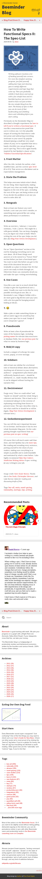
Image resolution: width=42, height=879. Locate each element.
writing (29, 490)
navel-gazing (26, 487)
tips (23, 490)
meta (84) (10, 781)
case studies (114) (13, 772)
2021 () (10, 685)
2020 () (10, 683)
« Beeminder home (10, 3)
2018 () (10, 679)
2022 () (10, 687)
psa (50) (10, 799)
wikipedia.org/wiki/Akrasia (11, 863)
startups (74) (11, 786)
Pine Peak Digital (29, 876)
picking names (9, 336)
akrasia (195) (11, 768)
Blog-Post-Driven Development (13, 20)
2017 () (10, 676)
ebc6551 (39, 871)
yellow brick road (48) (14, 803)
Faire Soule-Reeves (21, 474)
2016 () (10, 674)
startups (17, 490)
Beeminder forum (28, 822)
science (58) (11, 794)
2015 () (10, 672)
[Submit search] (4, 617)
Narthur (19, 876)
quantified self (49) (13, 801)
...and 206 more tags (14, 807)
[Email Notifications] (33, 11)
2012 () (10, 666)
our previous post (29, 339)
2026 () (10, 696)
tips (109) (10, 775)
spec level (33, 167)
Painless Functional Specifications (17, 154)
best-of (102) (11, 777)
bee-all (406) (11, 764)
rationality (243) (12, 766)
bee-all (11, 487)
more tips (33, 443)
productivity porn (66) (14, 790)
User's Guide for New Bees (24, 738)
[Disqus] (21, 574)
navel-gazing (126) (13, 770)
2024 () (10, 692)
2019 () (10, 681)
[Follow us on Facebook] (38, 14)
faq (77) (9, 783)
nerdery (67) (11, 788)
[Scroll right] (38, 520)
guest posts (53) (13, 796)
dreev (17, 42)
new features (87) (13, 779)
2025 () (10, 694)
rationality (8, 490)
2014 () (10, 670)
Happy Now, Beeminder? (32, 20)
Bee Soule (13, 476)
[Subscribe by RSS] (36, 11)
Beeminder (6, 631)
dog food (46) (12, 805)
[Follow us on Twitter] (38, 11)
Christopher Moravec (25, 476)
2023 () (10, 690)
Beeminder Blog (13, 10)
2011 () (10, 663)
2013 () (10, 668)
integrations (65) (13, 792)
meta (17, 487)
